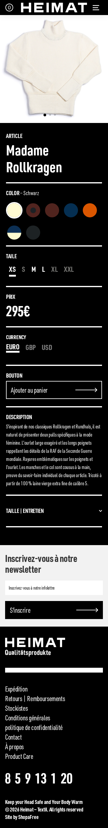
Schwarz (33, 232)
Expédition (16, 688)
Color (22, 193)
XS (12, 269)
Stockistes (16, 708)
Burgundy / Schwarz (33, 210)
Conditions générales (27, 717)
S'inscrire (20, 610)
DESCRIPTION (19, 417)
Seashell (14, 210)
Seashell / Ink (14, 232)
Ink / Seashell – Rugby (52, 232)
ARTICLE (14, 135)
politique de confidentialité (34, 727)
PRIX (10, 296)
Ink (71, 210)
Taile (11, 256)
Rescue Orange (90, 210)
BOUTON (14, 375)
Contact (13, 736)
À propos (14, 746)
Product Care (19, 756)
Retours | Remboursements (35, 698)
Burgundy (52, 210)
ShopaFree (28, 816)
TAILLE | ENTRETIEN (25, 510)
